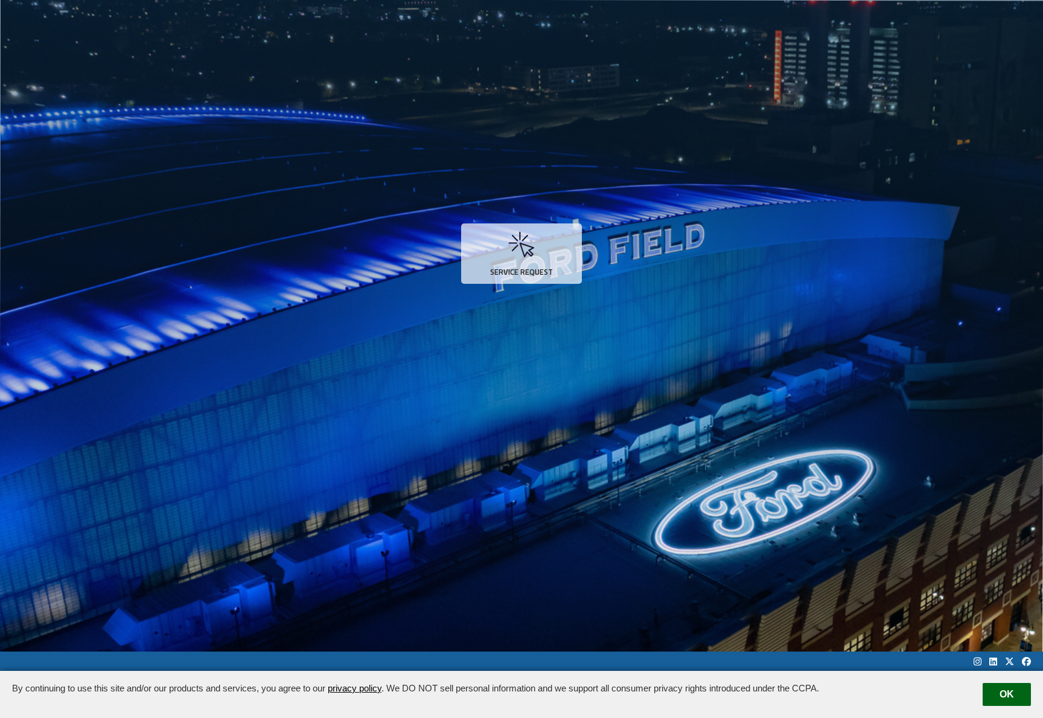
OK (1007, 694)
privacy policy (354, 688)
